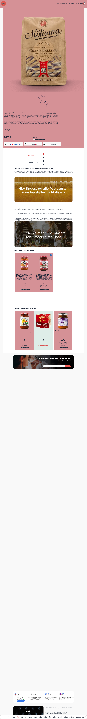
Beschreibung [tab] (31, 155)
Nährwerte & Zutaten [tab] (33, 162)
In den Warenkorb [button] (26, 289)
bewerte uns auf (20, 700)
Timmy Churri (50, 693)
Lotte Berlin (64, 693)
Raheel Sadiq (35, 693)
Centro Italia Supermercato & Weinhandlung (22, 694)
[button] (85, 716)
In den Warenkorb (40, 139)
